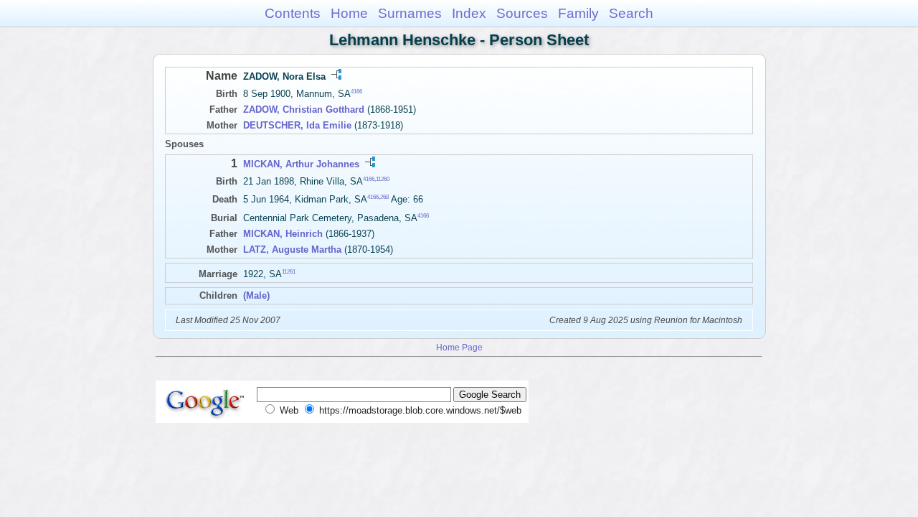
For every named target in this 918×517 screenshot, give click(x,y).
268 (384, 197)
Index (469, 13)
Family (578, 13)
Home (349, 13)
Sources (522, 13)
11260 (382, 179)
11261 (288, 271)
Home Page (459, 347)
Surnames (410, 13)
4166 (356, 91)
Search (631, 13)
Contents (293, 13)
